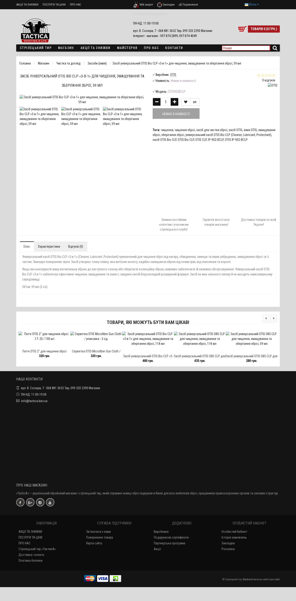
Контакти (174, 48)
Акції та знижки (95, 48)
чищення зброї (185, 130)
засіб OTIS (235, 130)
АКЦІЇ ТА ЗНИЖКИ (27, 4)
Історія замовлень (234, 537)
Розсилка (228, 549)
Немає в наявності (176, 114)
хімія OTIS (250, 130)
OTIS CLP (201, 140)
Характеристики (49, 246)
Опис (26, 246)
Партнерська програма (169, 543)
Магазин (66, 48)
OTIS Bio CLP (186, 140)
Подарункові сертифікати (171, 537)
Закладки (228, 543)
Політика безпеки (30, 560)
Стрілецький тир (36, 48)
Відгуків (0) (75, 246)
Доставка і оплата (31, 555)
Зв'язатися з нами (98, 531)
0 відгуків (268, 80)
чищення (167, 130)
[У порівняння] (194, 102)
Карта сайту (94, 543)
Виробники (161, 531)
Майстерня (127, 48)
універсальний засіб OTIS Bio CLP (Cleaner (213, 135)
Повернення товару (99, 537)
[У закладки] (185, 102)
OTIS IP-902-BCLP (236, 140)
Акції (157, 549)
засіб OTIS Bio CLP (164, 140)
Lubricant (249, 135)
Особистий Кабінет (234, 531)
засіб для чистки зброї (211, 130)
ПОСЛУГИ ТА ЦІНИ (54, 4)
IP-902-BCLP (216, 140)
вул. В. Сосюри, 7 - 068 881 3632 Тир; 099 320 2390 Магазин (60, 388)
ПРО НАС (75, 4)
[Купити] (33, 345)
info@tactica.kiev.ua (34, 401)
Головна (25, 63)
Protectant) (263, 135)
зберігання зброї (172, 135)
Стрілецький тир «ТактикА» (37, 549)
